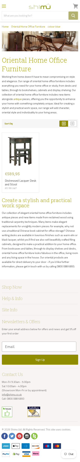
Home (5, 26)
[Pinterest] (19, 436)
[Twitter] (11, 436)
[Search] (73, 15)
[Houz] (34, 436)
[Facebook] (4, 436)
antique (17, 99)
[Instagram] (26, 436)
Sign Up (40, 359)
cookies (66, 429)
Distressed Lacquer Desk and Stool (20, 182)
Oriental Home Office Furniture (28, 26)
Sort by (8, 123)
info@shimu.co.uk (12, 394)
